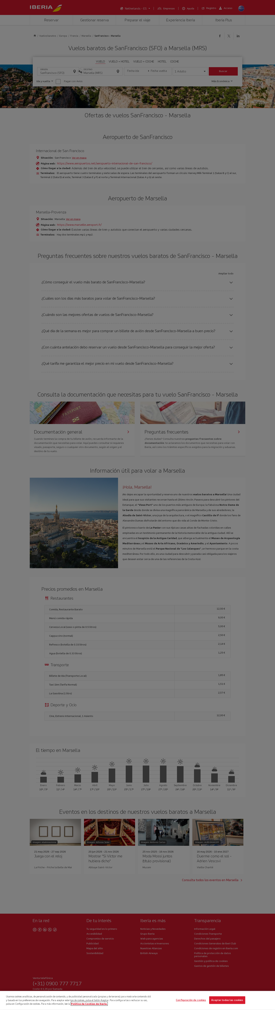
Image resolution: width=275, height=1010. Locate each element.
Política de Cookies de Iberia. (89, 1003)
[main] (137, 1000)
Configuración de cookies (191, 1000)
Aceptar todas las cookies (227, 1000)
